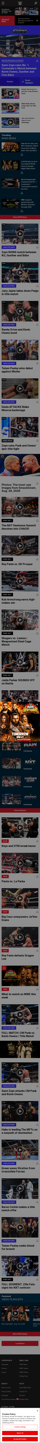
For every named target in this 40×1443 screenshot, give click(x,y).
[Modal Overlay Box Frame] (20, 721)
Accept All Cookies (20, 1439)
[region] (20, 1425)
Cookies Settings (20, 1427)
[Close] (37, 1410)
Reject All (20, 1433)
